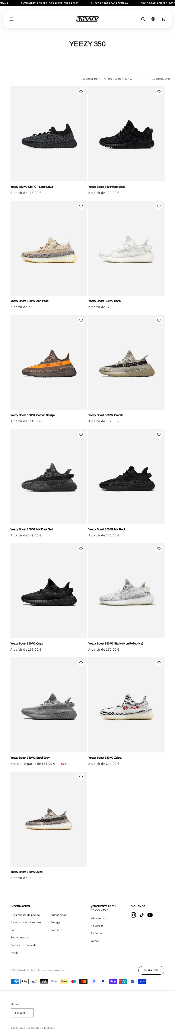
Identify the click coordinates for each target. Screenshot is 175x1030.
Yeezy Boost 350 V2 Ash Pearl (29, 301)
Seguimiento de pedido (25, 915)
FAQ (13, 930)
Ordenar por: (91, 79)
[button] (11, 19)
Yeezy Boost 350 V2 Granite (105, 415)
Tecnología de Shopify (43, 1027)
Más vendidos (99, 918)
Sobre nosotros (20, 937)
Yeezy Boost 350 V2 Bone (104, 301)
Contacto (56, 930)
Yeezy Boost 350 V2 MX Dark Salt (31, 529)
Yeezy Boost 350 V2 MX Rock (107, 529)
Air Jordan (97, 926)
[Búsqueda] (143, 19)
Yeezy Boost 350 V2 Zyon (26, 871)
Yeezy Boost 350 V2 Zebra (104, 757)
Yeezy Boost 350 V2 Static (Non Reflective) (115, 643)
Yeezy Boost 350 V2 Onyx (26, 643)
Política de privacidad (24, 945)
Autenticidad (59, 915)
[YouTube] (150, 915)
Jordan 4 (96, 941)
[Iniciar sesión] (153, 19)
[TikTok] (141, 915)
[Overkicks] (87, 19)
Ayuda (15, 952)
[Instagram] (133, 915)
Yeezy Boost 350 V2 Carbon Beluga (32, 415)
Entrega (56, 922)
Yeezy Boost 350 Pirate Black (107, 186)
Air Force (96, 933)
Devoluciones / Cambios (26, 922)
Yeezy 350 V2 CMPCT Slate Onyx (31, 186)
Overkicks (24, 1027)
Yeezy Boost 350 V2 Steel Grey (30, 757)
